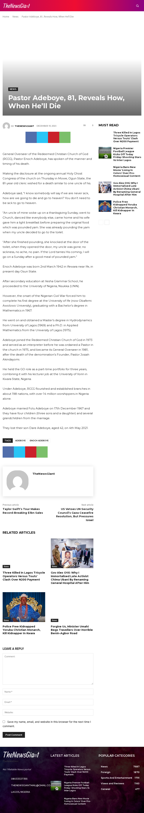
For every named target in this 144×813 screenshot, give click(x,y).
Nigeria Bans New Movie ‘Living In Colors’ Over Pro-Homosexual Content (126, 171)
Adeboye (20, 440)
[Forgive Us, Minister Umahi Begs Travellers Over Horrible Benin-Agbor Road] (72, 607)
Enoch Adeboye (39, 440)
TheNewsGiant (24, 126)
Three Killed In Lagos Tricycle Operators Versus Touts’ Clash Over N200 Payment (24, 576)
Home (6, 16)
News (15, 16)
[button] (137, 6)
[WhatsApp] (64, 137)
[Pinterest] (53, 137)
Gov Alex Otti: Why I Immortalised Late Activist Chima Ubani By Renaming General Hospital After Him (70, 578)
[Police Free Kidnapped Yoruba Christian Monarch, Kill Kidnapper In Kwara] (24, 607)
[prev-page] (101, 222)
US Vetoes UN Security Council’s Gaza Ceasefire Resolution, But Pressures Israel (74, 514)
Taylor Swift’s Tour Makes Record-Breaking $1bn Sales (23, 510)
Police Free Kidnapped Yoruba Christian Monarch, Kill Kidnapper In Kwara (21, 630)
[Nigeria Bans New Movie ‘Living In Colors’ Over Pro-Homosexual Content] (105, 171)
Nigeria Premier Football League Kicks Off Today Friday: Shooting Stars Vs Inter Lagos (127, 154)
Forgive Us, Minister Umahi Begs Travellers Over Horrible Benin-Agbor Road (72, 630)
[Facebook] (31, 137)
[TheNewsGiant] (7, 126)
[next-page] (107, 222)
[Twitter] (42, 137)
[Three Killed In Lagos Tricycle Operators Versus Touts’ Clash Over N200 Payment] (24, 553)
